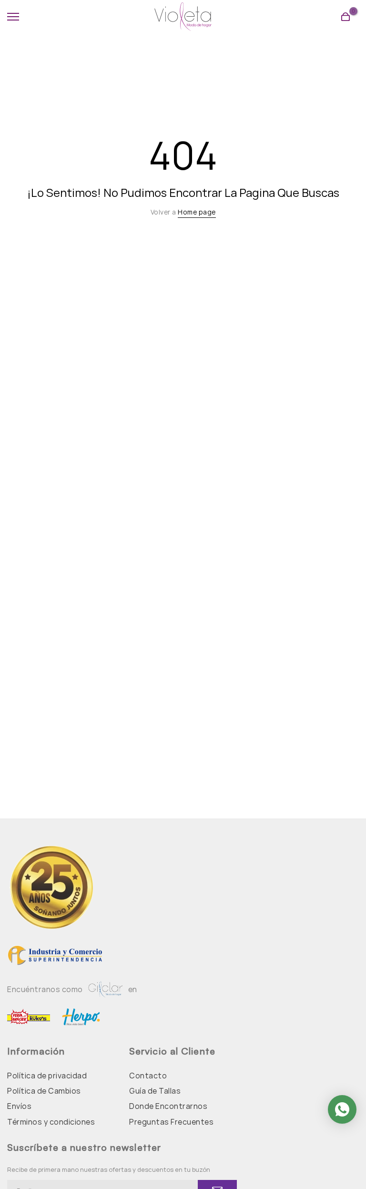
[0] (345, 16)
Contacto (148, 1075)
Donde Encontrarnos (168, 1106)
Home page (197, 211)
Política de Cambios (44, 1091)
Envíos (19, 1106)
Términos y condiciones (51, 1122)
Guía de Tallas (155, 1091)
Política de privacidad (47, 1075)
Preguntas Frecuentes (171, 1122)
